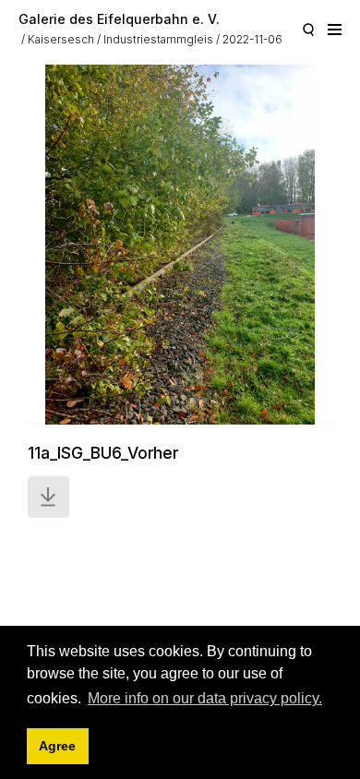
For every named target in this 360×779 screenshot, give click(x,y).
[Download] (48, 497)
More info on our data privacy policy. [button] (205, 698)
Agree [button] (57, 745)
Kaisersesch (61, 39)
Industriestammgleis (158, 39)
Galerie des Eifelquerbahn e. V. (119, 19)
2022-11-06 (252, 39)
